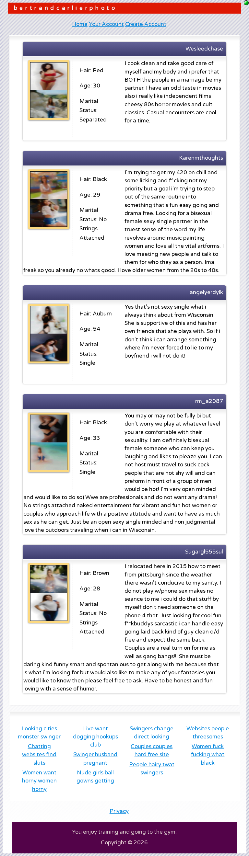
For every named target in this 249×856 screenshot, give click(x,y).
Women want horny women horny (39, 781)
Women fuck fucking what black (207, 754)
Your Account (106, 24)
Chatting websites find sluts (39, 754)
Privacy (119, 811)
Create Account (145, 24)
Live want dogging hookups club (95, 736)
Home (80, 24)
